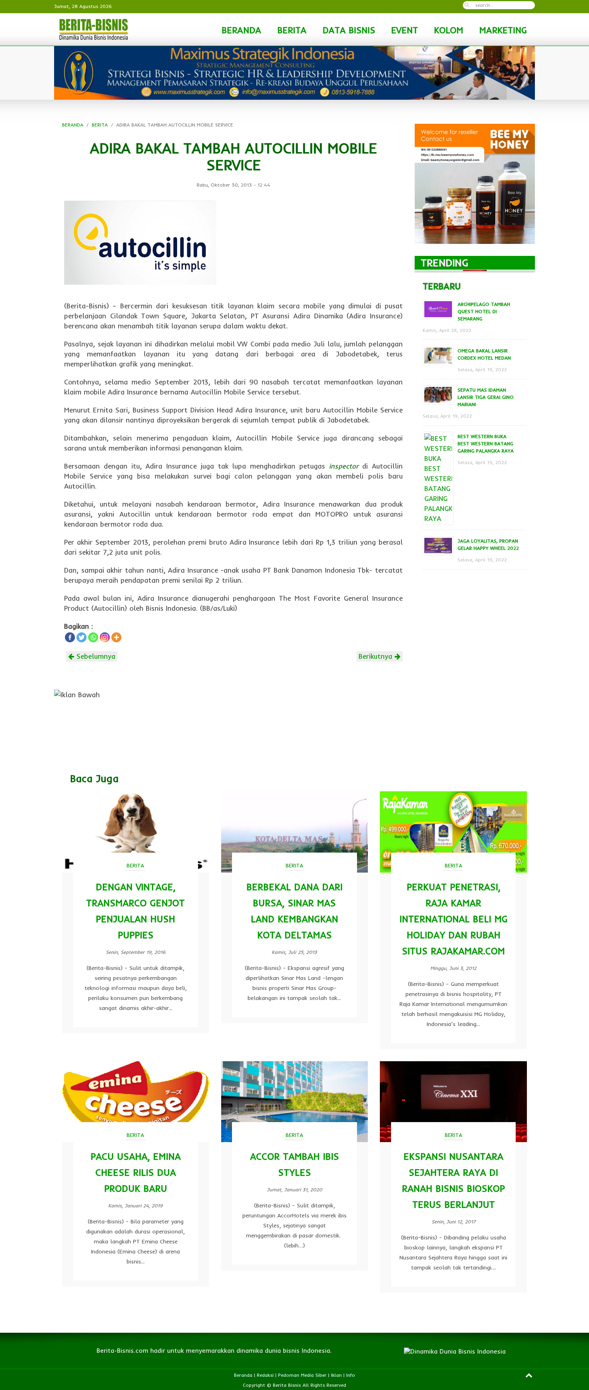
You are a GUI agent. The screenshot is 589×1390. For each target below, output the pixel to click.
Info (350, 1375)
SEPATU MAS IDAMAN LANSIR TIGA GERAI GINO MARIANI (486, 397)
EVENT (404, 30)
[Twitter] (82, 637)
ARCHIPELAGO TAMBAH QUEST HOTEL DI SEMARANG (484, 311)
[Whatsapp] (93, 637)
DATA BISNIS (349, 30)
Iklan (336, 1375)
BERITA (292, 30)
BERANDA (241, 30)
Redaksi (265, 1375)
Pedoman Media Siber (302, 1375)
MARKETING (503, 30)
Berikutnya (377, 656)
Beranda (243, 1375)
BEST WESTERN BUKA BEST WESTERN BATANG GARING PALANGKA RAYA (486, 443)
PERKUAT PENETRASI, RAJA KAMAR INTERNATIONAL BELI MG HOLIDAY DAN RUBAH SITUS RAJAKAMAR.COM (453, 919)
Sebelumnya (94, 656)
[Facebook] (70, 637)
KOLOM (448, 30)
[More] (116, 637)
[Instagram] (105, 637)
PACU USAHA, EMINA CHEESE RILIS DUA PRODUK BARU (136, 1172)
